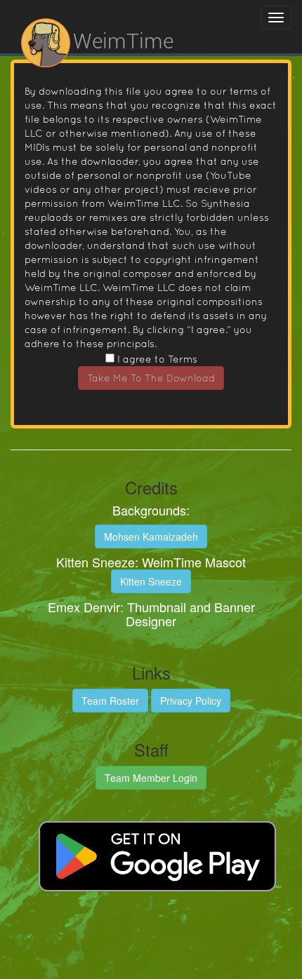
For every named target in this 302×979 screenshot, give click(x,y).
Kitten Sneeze (151, 581)
